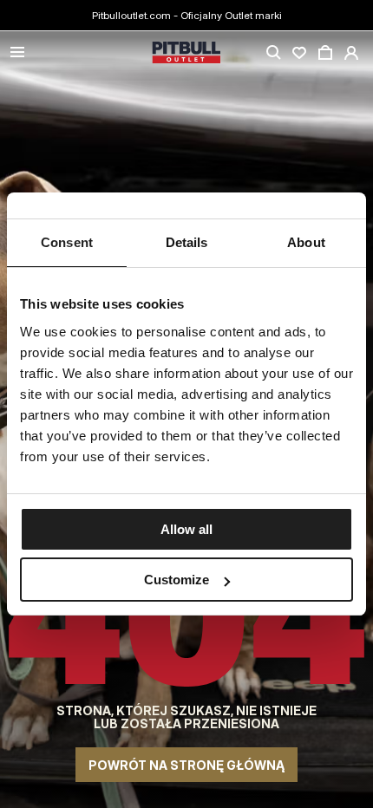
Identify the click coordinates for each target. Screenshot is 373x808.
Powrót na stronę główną (186, 765)
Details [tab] (187, 242)
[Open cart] (325, 53)
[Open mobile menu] (17, 53)
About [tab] (306, 242)
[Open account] (351, 53)
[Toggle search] (273, 53)
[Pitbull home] (186, 53)
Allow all (186, 529)
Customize (176, 579)
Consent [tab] (67, 242)
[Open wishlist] (299, 53)
